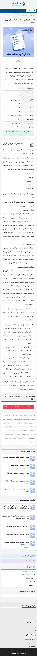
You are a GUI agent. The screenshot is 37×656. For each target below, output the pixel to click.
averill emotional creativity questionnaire (15, 438)
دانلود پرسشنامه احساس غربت (20, 465)
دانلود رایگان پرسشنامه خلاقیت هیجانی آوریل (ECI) (17, 407)
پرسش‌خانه (32, 15)
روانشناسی (24, 15)
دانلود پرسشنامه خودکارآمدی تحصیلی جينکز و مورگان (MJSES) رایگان (16, 517)
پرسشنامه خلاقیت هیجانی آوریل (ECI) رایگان (15, 427)
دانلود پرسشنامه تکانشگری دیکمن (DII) (17, 473)
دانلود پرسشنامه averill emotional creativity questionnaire (20, 442)
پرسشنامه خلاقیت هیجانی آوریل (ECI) (17, 415)
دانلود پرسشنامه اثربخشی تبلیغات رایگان (17, 534)
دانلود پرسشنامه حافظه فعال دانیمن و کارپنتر (16, 457)
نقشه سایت (32, 646)
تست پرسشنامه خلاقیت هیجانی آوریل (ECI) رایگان (17, 434)
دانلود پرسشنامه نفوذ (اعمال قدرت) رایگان (17, 526)
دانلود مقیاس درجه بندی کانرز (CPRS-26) (17, 481)
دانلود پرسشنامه (31, 438)
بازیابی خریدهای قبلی (30, 639)
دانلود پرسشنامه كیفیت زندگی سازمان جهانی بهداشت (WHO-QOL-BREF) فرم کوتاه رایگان (16, 507)
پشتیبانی (32, 643)
